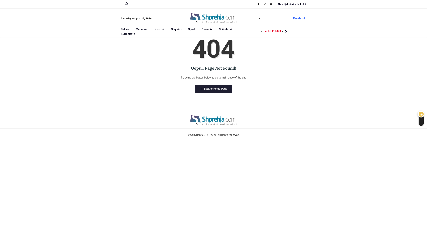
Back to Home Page (215, 88)
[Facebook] (260, 4)
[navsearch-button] (125, 4)
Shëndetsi (225, 29)
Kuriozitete (128, 34)
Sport (191, 29)
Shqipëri (176, 29)
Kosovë (159, 29)
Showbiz (207, 29)
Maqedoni (142, 29)
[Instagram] (266, 4)
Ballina (125, 29)
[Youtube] (273, 4)
